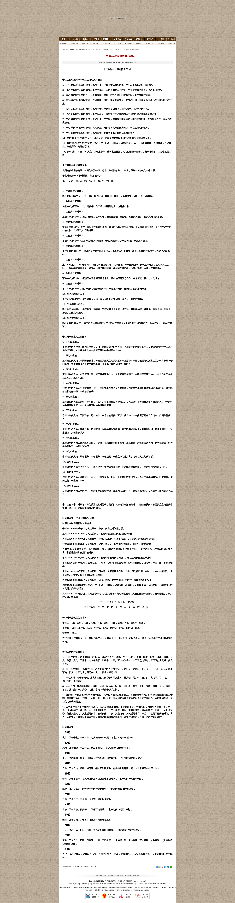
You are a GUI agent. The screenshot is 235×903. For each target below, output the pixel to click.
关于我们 (149, 39)
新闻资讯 (106, 39)
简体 (162, 39)
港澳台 (85, 39)
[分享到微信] (171, 867)
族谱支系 (117, 43)
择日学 (117, 49)
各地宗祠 (160, 43)
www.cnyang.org (86, 884)
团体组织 (171, 43)
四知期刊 (96, 43)
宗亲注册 (128, 876)
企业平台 (117, 39)
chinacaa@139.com (135, 884)
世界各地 (96, 39)
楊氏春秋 (96, 49)
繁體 (167, 39)
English (173, 39)
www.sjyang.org (75, 884)
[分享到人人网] (168, 867)
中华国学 (103, 49)
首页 (63, 39)
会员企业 (149, 43)
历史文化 (106, 43)
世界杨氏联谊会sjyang (77, 49)
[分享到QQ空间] (160, 867)
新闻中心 (63, 43)
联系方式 (128, 39)
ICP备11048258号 (140, 881)
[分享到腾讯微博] (165, 867)
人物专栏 (85, 43)
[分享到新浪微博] (162, 867)
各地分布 (128, 43)
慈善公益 (139, 39)
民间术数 (110, 49)
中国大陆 (74, 39)
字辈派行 (139, 43)
